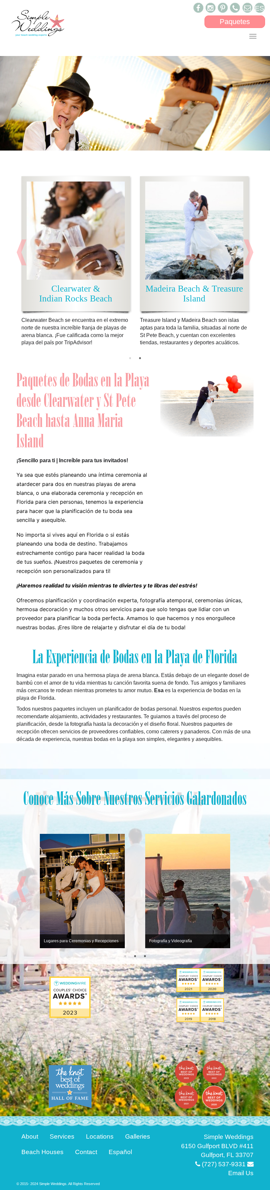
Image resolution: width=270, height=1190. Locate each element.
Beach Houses (42, 1151)
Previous (22, 252)
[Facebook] (198, 8)
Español (120, 1151)
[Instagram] (210, 8)
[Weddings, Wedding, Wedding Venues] (135, 1028)
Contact (86, 1151)
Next (248, 252)
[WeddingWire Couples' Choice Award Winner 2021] (188, 980)
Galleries (137, 1136)
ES (259, 8)
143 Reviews (135, 1049)
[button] (20, 103)
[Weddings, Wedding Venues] (188, 1010)
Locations (100, 1136)
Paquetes (235, 21)
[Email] (247, 8)
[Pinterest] (223, 8)
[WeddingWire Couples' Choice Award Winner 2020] (212, 980)
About (29, 1136)
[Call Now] (235, 8)
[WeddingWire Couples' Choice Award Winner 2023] (70, 997)
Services (62, 1136)
